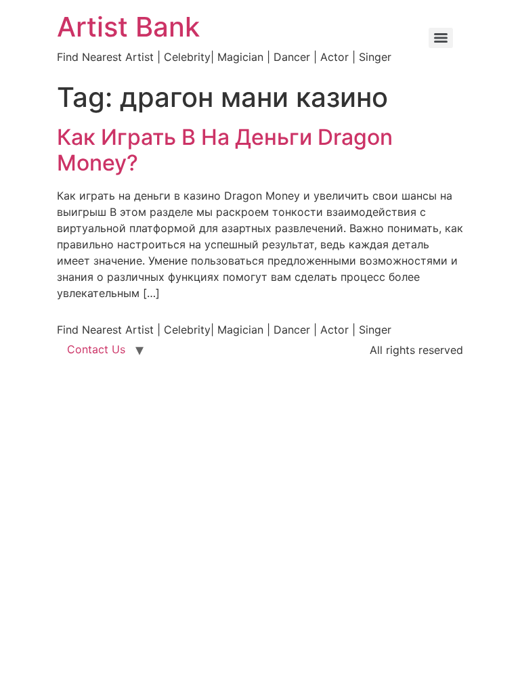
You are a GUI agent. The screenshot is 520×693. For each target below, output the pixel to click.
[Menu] (441, 38)
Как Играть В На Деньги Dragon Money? (225, 150)
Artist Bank (128, 26)
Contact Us (96, 349)
